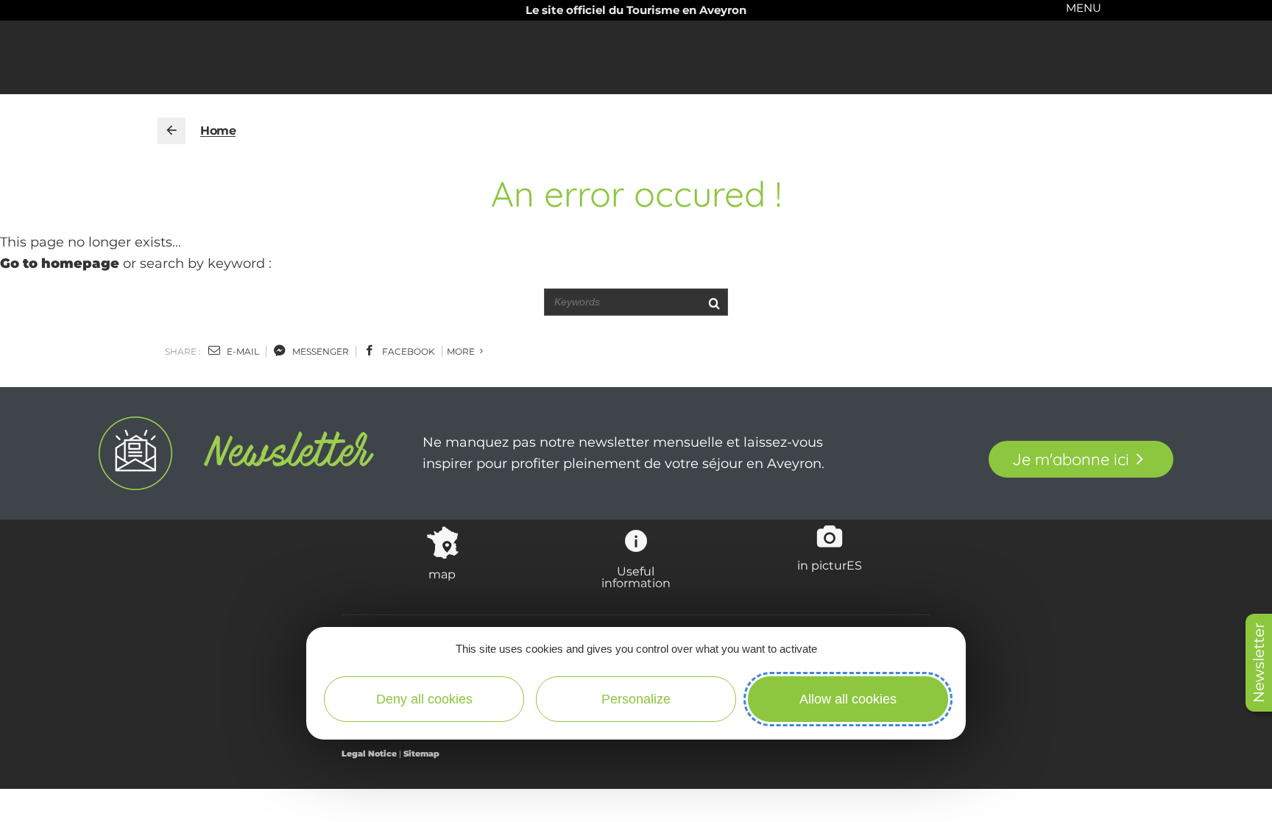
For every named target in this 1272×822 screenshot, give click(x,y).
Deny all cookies (424, 699)
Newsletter (1259, 663)
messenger (319, 351)
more (462, 351)
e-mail (242, 351)
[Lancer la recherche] (713, 302)
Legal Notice (369, 753)
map (442, 574)
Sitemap (421, 753)
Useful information (636, 576)
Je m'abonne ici (1070, 459)
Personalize (636, 699)
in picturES (829, 565)
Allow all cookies (848, 699)
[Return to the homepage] (172, 131)
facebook (407, 351)
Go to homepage (59, 263)
